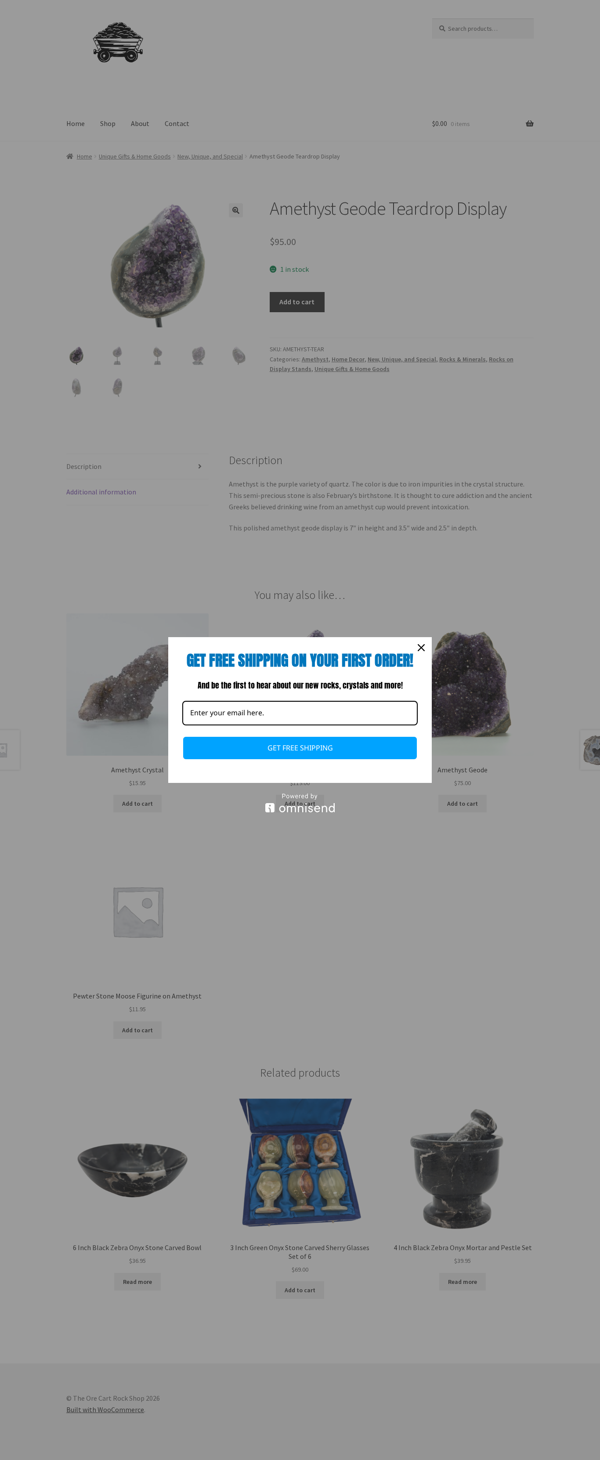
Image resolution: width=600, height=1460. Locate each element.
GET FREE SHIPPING (300, 748)
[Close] (421, 647)
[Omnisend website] (300, 803)
